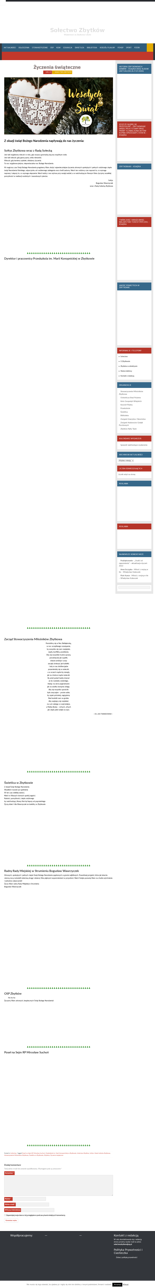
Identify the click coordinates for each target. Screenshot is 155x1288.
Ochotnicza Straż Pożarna (130, 398)
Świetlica (79, 48)
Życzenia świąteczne (56, 1155)
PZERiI (137, 48)
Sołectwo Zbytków (77, 29)
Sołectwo (14, 1153)
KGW (58, 48)
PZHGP (120, 48)
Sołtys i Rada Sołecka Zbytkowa (100, 1153)
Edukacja (67, 48)
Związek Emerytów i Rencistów (133, 419)
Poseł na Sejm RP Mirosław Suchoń (33, 1153)
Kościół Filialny (107, 48)
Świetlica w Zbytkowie (36, 1155)
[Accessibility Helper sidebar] (3, 3)
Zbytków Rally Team (128, 429)
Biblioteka (92, 48)
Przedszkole (125, 408)
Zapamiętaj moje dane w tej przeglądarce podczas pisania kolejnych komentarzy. (35, 1215)
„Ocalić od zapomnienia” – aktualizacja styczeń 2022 (133, 563)
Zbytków (47, 1155)
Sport (129, 48)
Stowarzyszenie (40, 48)
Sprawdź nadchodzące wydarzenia (133, 445)
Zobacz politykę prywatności (126, 1257)
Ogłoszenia (24, 48)
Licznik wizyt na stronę (126, 474)
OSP (52, 48)
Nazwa (8, 1199)
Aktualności (10, 48)
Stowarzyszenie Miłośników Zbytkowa (16, 1155)
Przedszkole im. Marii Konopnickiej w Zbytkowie (61, 1153)
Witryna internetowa (12, 1210)
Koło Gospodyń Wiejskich (131, 401)
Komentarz (9, 1173)
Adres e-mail (10, 1204)
